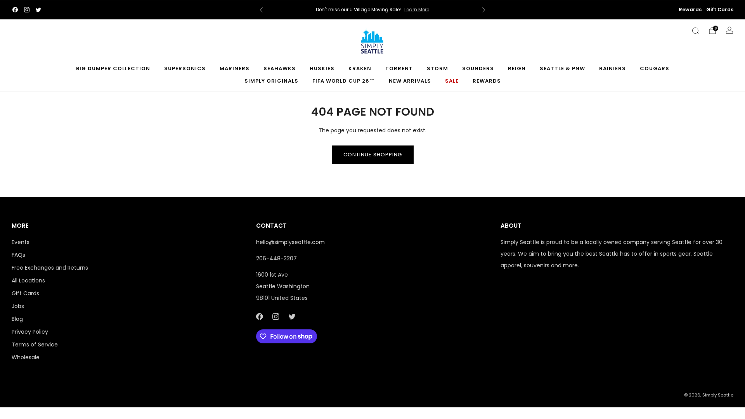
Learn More (416, 10)
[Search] (695, 31)
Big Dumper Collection (113, 68)
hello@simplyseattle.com (290, 242)
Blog (17, 319)
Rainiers (612, 68)
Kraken (359, 68)
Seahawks (279, 68)
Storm (437, 68)
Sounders (478, 68)
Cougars (654, 68)
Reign (517, 68)
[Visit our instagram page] (27, 10)
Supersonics (185, 68)
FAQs (18, 255)
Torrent (399, 68)
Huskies (322, 68)
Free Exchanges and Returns (50, 268)
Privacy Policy (30, 332)
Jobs (18, 306)
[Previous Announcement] (261, 10)
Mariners (234, 68)
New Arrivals (410, 81)
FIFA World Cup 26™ (343, 81)
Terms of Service (35, 344)
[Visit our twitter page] (38, 10)
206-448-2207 (276, 258)
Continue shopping (372, 154)
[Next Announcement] (484, 10)
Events (20, 242)
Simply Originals (271, 81)
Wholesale (26, 357)
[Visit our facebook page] (15, 10)
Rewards (690, 9)
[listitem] (372, 10)
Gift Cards (719, 9)
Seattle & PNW (562, 68)
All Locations (28, 280)
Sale (452, 81)
